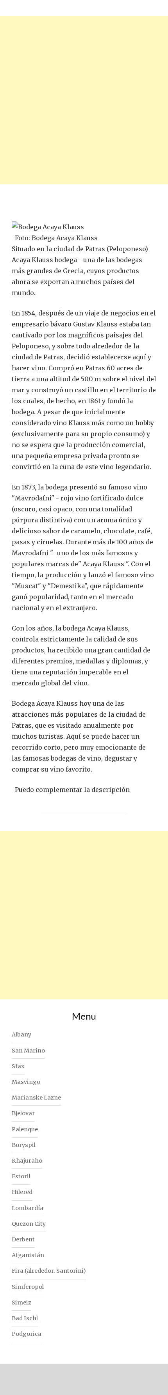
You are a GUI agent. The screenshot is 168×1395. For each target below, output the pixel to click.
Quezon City (29, 1223)
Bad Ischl (25, 1318)
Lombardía (27, 1208)
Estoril (21, 1176)
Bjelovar (23, 1113)
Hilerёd (22, 1192)
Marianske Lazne (36, 1097)
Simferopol (28, 1286)
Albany (21, 1034)
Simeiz (21, 1302)
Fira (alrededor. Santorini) (49, 1270)
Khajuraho (27, 1160)
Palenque (25, 1129)
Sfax (18, 1066)
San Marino (28, 1050)
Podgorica (26, 1333)
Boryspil (24, 1145)
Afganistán (28, 1255)
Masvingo (26, 1081)
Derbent (23, 1239)
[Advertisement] (84, 100)
